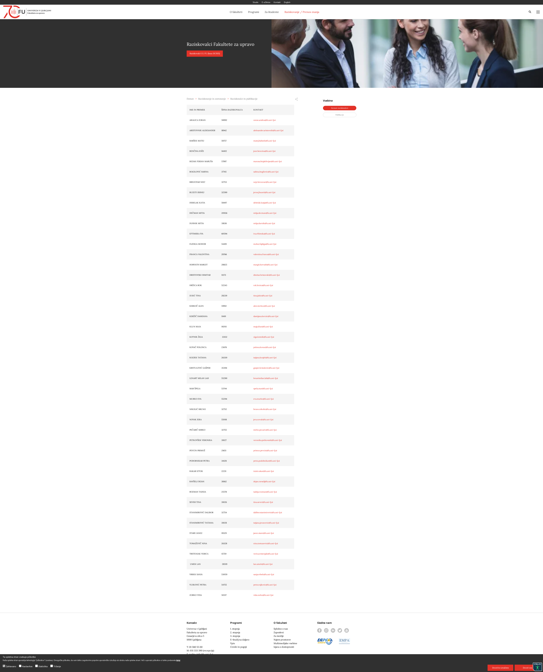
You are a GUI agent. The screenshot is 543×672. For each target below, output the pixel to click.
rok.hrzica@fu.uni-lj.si (263, 285)
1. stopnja (235, 628)
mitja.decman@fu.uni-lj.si (264, 213)
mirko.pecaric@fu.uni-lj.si (265, 430)
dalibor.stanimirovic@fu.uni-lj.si (267, 512)
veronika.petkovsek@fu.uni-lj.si (267, 440)
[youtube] (346, 630)
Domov (190, 98)
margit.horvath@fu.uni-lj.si (265, 264)
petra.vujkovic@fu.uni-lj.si (264, 584)
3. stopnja (235, 636)
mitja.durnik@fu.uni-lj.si (264, 223)
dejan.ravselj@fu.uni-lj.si (264, 481)
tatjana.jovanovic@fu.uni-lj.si (266, 523)
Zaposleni (279, 632)
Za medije (279, 636)
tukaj (178, 660)
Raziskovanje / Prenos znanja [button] (302, 12)
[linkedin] (333, 630)
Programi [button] (253, 12)
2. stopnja (235, 632)
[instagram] (326, 630)
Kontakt (277, 2)
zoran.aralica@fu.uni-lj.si (264, 120)
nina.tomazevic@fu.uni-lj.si (265, 543)
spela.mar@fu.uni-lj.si (263, 388)
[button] (500, 668)
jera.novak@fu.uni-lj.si (263, 419)
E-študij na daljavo (239, 639)
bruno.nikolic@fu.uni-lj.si (264, 409)
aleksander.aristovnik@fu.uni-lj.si (268, 130)
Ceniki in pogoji (238, 646)
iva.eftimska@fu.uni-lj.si (264, 233)
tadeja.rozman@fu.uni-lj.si (265, 492)
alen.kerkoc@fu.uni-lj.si (264, 306)
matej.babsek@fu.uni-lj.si (264, 140)
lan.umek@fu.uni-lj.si (262, 564)
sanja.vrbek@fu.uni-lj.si (263, 574)
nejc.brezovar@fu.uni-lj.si (264, 182)
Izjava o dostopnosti (284, 646)
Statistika (43, 666)
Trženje (57, 666)
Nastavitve (27, 666)
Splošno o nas (281, 628)
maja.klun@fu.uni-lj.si (263, 326)
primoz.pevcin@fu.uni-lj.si (265, 450)
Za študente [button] (272, 12)
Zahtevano (11, 666)
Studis (255, 2)
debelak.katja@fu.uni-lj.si (264, 202)
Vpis (232, 643)
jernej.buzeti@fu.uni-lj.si (264, 192)
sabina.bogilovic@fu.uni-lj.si (265, 171)
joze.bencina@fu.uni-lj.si (264, 151)
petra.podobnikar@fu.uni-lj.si (266, 461)
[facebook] (319, 630)
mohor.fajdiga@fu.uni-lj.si (264, 244)
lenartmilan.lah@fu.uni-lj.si (265, 378)
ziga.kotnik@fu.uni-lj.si (263, 337)
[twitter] (340, 630)
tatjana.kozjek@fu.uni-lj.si (264, 357)
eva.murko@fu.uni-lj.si (263, 399)
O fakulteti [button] (236, 12)
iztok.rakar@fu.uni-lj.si (263, 471)
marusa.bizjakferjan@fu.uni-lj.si (267, 161)
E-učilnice (266, 2)
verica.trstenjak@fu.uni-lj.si (265, 553)
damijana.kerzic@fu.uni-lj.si (265, 316)
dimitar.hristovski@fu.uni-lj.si (266, 275)
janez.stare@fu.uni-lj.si (263, 533)
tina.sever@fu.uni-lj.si (263, 502)
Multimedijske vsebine (285, 643)
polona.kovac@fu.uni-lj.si (264, 347)
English (287, 2)
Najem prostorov (282, 639)
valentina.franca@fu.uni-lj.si (266, 254)
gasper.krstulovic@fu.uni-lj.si (266, 368)
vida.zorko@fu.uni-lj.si (263, 595)
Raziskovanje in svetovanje (212, 98)
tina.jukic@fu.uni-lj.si (262, 295)
